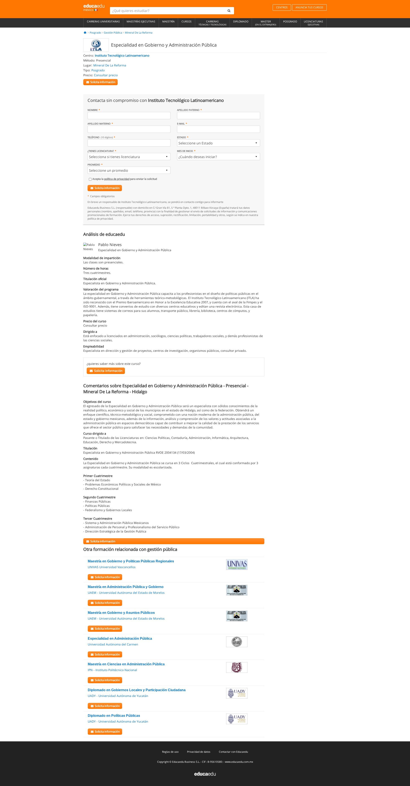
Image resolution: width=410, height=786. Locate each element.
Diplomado (240, 21)
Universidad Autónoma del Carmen (113, 644)
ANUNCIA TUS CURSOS (309, 7)
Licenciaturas (313, 23)
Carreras (212, 23)
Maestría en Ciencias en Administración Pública (126, 664)
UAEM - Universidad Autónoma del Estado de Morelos (126, 593)
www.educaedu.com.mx (239, 762)
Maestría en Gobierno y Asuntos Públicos (121, 612)
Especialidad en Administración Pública (120, 638)
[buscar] (229, 10)
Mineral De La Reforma (138, 32)
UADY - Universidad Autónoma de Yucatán (118, 696)
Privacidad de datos (198, 752)
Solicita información (107, 188)
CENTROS (282, 7)
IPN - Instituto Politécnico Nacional (112, 670)
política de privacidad (116, 179)
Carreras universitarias (103, 21)
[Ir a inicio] (85, 32)
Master (265, 23)
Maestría (168, 21)
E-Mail (181, 123)
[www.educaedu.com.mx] (205, 773)
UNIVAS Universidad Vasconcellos (112, 567)
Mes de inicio (185, 151)
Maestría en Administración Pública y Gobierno (126, 587)
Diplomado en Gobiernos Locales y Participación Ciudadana (137, 690)
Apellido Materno (99, 123)
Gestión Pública (113, 32)
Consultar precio (106, 75)
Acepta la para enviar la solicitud (124, 179)
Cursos (187, 21)
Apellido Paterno (188, 109)
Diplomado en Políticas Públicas (114, 715)
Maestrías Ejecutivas (141, 21)
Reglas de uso (170, 752)
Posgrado (290, 21)
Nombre (93, 109)
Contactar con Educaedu (233, 752)
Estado (181, 137)
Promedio (94, 164)
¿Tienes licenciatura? (101, 151)
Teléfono (100, 137)
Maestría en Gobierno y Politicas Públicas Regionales (131, 561)
